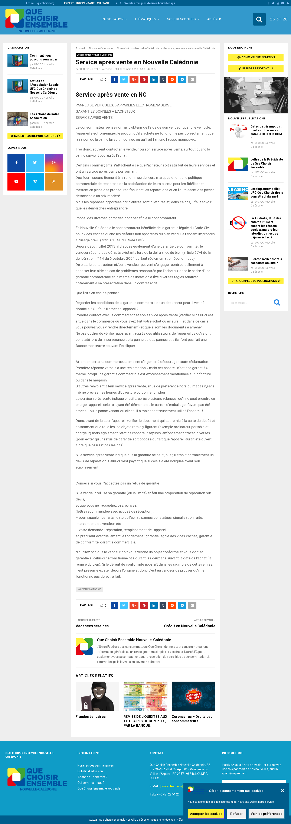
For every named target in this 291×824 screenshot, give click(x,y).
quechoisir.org (45, 3)
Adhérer (214, 19)
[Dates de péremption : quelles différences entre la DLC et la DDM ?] (238, 131)
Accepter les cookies (206, 814)
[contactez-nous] (171, 786)
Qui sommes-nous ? (91, 782)
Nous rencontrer (181, 19)
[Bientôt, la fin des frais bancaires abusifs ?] (238, 264)
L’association (113, 19)
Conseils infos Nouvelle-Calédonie (94, 55)
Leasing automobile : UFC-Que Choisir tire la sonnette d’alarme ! (267, 192)
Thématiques (145, 19)
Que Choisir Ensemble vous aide (99, 788)
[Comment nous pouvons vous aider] (17, 60)
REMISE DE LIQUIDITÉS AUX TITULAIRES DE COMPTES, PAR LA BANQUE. (145, 721)
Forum (30, 3)
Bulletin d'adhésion (90, 771)
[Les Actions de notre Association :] (17, 119)
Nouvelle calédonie (89, 589)
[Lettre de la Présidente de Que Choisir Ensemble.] (238, 164)
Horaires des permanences (96, 765)
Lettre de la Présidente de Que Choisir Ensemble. (267, 163)
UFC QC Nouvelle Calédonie (96, 69)
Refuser (236, 814)
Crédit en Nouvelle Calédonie (189, 626)
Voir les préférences (266, 814)
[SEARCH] (277, 303)
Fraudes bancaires (91, 717)
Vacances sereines (92, 626)
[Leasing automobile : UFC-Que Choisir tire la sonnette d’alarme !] (238, 193)
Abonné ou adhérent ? (92, 777)
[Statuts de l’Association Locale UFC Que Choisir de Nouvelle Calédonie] (17, 85)
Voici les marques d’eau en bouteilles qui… (150, 3)
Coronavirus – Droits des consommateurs (192, 719)
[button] (282, 791)
